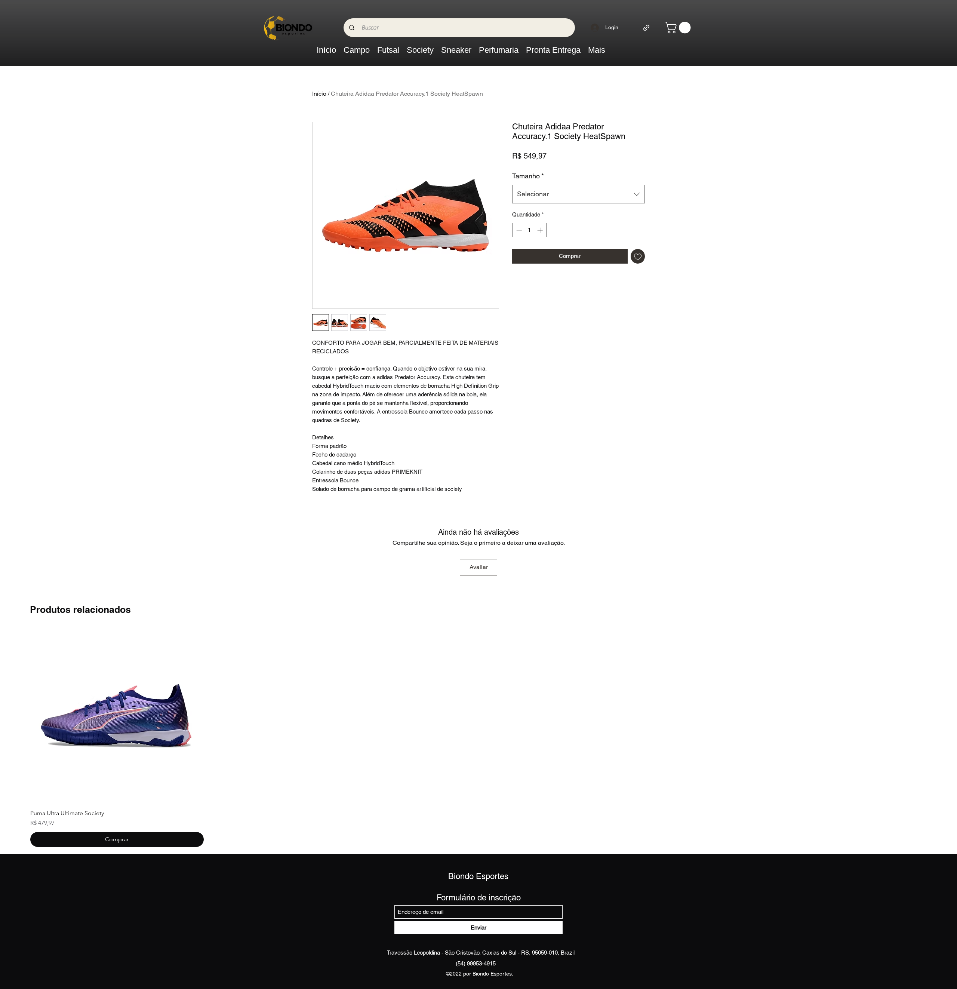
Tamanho (528, 176)
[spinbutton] (529, 230)
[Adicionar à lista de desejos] (638, 256)
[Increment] (541, 230)
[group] (478, 738)
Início (319, 93)
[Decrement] (518, 230)
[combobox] (578, 194)
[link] (679, 27)
